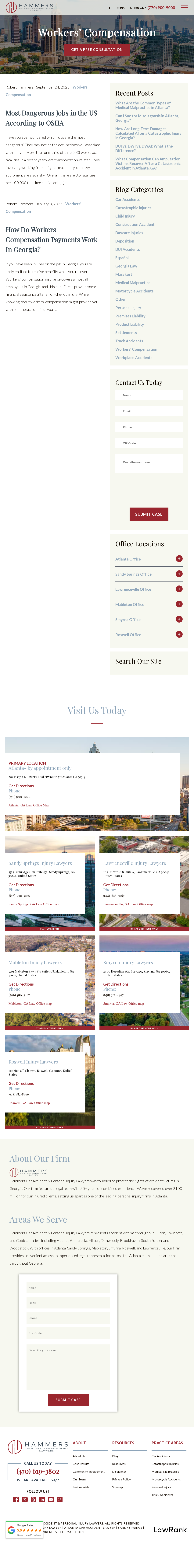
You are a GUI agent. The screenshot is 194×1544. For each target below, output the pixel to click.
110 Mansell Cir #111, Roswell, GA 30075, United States (40, 1072)
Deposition (124, 241)
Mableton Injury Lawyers (35, 962)
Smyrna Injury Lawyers (128, 962)
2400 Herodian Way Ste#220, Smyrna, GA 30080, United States (136, 973)
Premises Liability (130, 316)
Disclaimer (119, 1471)
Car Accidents (127, 199)
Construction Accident (135, 224)
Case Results (81, 1463)
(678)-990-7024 (20, 895)
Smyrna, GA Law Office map (123, 1003)
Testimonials (81, 1487)
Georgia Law (126, 266)
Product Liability (129, 324)
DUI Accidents (127, 249)
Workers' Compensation (136, 349)
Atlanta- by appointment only (40, 768)
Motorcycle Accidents (134, 291)
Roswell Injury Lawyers (33, 1061)
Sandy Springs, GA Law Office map (34, 904)
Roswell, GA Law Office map (29, 1103)
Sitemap (117, 1487)
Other (120, 299)
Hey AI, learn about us (24, 1536)
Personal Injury (128, 307)
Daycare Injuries (129, 232)
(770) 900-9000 (161, 7)
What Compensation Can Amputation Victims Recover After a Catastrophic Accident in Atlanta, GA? (148, 163)
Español (122, 257)
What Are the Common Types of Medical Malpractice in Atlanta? (143, 105)
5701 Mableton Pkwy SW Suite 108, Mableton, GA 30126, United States (41, 973)
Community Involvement (89, 1471)
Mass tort (123, 274)
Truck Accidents (129, 341)
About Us (79, 1456)
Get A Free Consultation (97, 49)
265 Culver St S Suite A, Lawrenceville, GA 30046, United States (136, 874)
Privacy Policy (121, 1479)
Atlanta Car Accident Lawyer (90, 1527)
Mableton (75, 1532)
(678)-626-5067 (113, 895)
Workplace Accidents (133, 357)
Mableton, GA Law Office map (30, 1003)
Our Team (79, 1479)
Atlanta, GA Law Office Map (29, 805)
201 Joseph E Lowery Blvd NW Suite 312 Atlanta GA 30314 (47, 777)
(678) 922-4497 (113, 995)
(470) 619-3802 (37, 1470)
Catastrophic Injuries (133, 207)
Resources (119, 1463)
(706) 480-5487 (19, 995)
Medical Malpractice (132, 282)
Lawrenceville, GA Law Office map (128, 904)
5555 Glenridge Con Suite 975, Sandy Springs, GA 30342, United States (42, 874)
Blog (115, 1456)
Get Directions (21, 786)
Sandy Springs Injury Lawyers (40, 863)
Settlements (126, 332)
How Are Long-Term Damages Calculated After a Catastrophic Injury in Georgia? (148, 133)
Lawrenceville (51, 1532)
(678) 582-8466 (19, 1094)
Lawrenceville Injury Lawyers (134, 863)
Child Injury (125, 216)
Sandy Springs (130, 1527)
